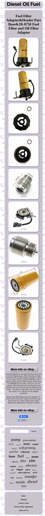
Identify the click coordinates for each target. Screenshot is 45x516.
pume (35, 456)
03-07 (11, 444)
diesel (32, 481)
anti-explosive (24, 472)
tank (12, 470)
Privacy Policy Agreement (23, 507)
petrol (27, 470)
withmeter (25, 452)
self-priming (27, 448)
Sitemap (24, 499)
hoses (11, 483)
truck (35, 472)
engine (13, 466)
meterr (36, 444)
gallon (20, 466)
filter (23, 461)
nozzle (20, 482)
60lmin (34, 470)
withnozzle (15, 462)
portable (13, 473)
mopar (27, 457)
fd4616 (35, 452)
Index (24, 496)
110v (32, 461)
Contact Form (23, 503)
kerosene (19, 478)
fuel (21, 456)
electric (31, 465)
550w (12, 478)
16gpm (19, 469)
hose (12, 456)
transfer (31, 476)
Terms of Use (23, 510)
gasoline (13, 451)
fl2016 (14, 449)
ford (23, 486)
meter (26, 443)
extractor (18, 445)
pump (16, 439)
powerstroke (29, 440)
